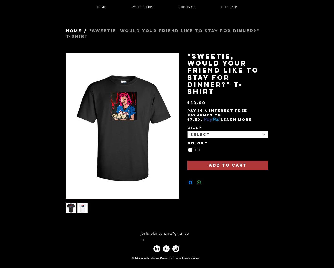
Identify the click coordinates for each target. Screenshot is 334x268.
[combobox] (227, 134)
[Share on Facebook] (190, 182)
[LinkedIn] (156, 248)
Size (194, 127)
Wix (197, 258)
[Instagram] (175, 248)
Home (74, 30)
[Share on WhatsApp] (199, 182)
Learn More (236, 119)
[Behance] (166, 248)
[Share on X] (207, 182)
